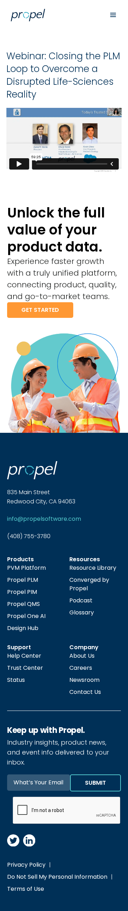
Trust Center (25, 668)
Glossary (81, 612)
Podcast (80, 600)
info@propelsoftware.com (44, 519)
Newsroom (84, 680)
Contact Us (85, 692)
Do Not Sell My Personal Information (57, 877)
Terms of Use (25, 889)
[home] (52, 15)
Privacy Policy (26, 865)
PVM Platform (26, 568)
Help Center (24, 656)
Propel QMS (23, 604)
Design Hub (22, 628)
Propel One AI (26, 616)
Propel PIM (22, 592)
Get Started (40, 310)
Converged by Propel (89, 584)
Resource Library (92, 568)
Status (16, 680)
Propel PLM (22, 580)
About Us (82, 656)
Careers (80, 668)
